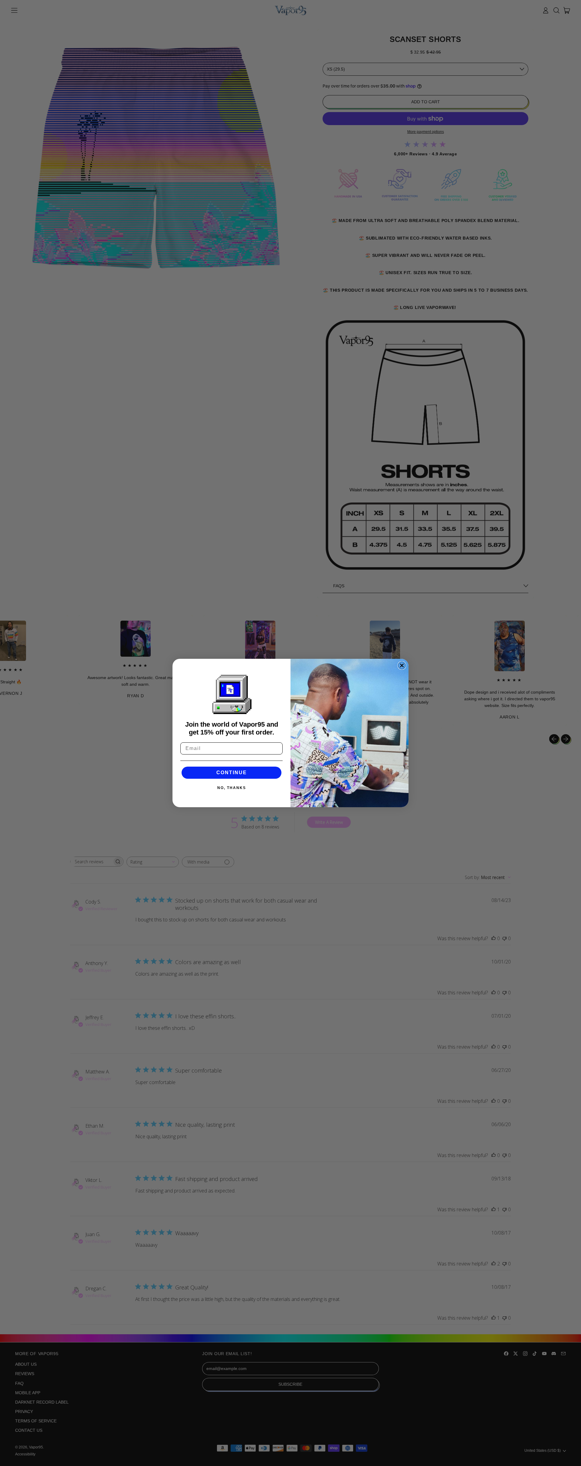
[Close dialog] (401, 665)
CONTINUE (231, 772)
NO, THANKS (231, 788)
